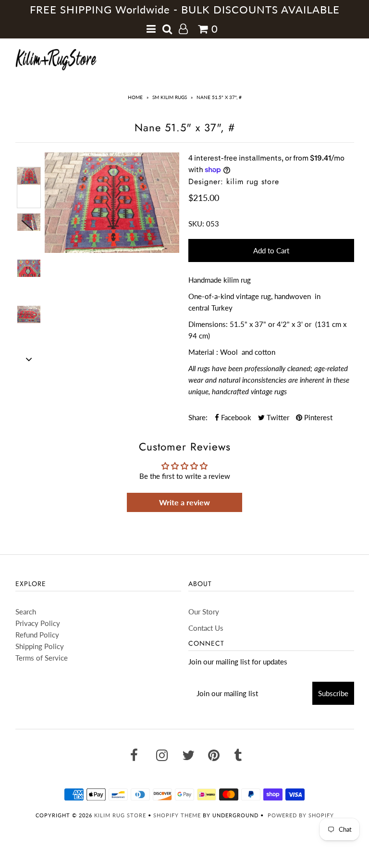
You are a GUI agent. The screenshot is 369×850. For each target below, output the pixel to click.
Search (25, 611)
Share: (198, 417)
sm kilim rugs (169, 97)
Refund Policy (37, 634)
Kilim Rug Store (120, 815)
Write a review (184, 502)
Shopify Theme (177, 815)
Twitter (277, 417)
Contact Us (205, 628)
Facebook (235, 417)
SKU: (196, 223)
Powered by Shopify (301, 815)
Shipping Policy (39, 646)
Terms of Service (41, 657)
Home (135, 97)
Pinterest (317, 417)
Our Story (203, 611)
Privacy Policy (37, 623)
